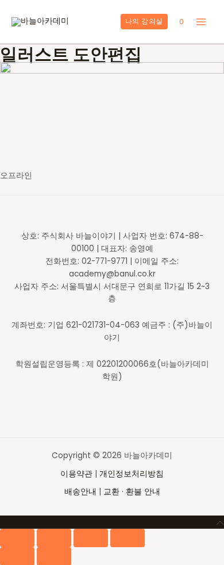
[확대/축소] (127, 538)
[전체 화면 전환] (91, 538)
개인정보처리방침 (131, 473)
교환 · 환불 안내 (131, 491)
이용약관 (77, 473)
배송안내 (80, 491)
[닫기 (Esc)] (17, 538)
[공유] (54, 538)
